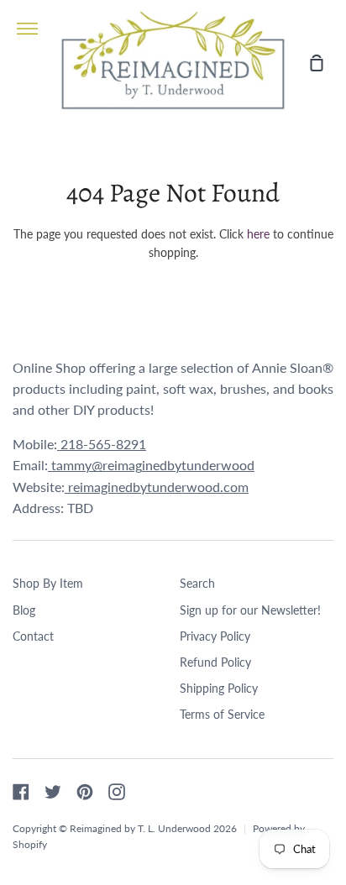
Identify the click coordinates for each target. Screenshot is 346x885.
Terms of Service (222, 714)
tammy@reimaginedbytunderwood (151, 465)
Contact (33, 636)
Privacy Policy (215, 636)
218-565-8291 (101, 444)
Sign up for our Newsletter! (250, 610)
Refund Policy (215, 662)
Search (197, 583)
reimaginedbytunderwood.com (157, 487)
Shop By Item (48, 583)
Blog (24, 610)
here (258, 234)
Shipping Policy (219, 688)
